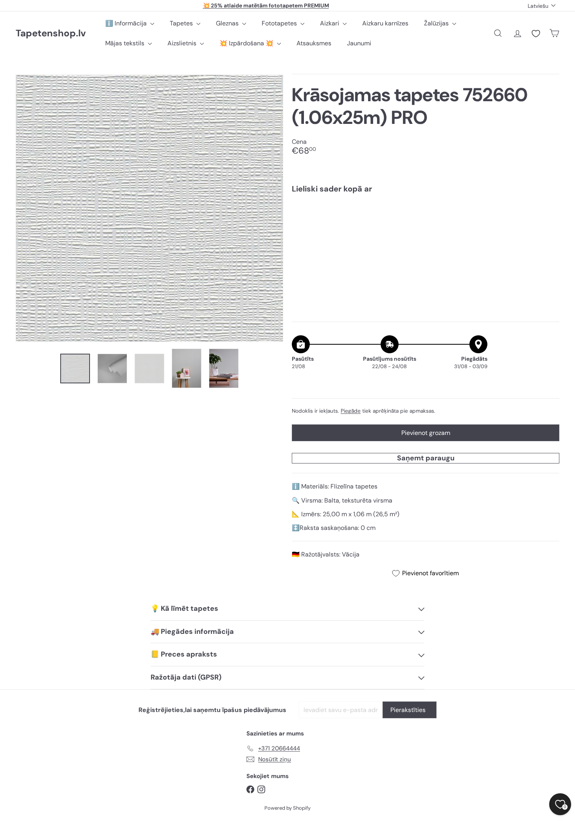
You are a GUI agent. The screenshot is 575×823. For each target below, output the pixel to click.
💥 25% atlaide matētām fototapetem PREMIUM (266, 5)
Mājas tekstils (125, 43)
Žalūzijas (437, 23)
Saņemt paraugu (426, 458)
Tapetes (182, 23)
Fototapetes (280, 23)
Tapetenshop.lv (51, 33)
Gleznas (228, 23)
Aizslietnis (182, 43)
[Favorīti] (535, 33)
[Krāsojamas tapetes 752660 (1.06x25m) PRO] (425, 226)
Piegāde (351, 411)
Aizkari (330, 23)
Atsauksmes (313, 43)
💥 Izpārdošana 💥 (247, 43)
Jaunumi (359, 43)
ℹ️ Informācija (126, 23)
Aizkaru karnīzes (385, 23)
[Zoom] (149, 208)
